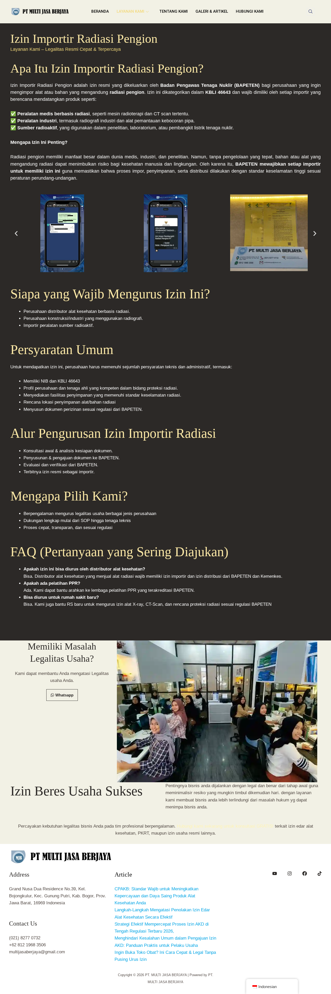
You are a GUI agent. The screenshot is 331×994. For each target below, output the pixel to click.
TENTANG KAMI (173, 11)
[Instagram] (289, 873)
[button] (16, 233)
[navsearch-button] (310, 12)
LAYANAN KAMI (130, 11)
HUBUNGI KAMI (250, 11)
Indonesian (267, 986)
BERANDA (100, 11)
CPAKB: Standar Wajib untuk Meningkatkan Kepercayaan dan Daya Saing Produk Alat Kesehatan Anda (156, 895)
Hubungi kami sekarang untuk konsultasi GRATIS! (225, 826)
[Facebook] (304, 873)
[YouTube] (274, 873)
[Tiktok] (319, 873)
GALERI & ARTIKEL (211, 11)
